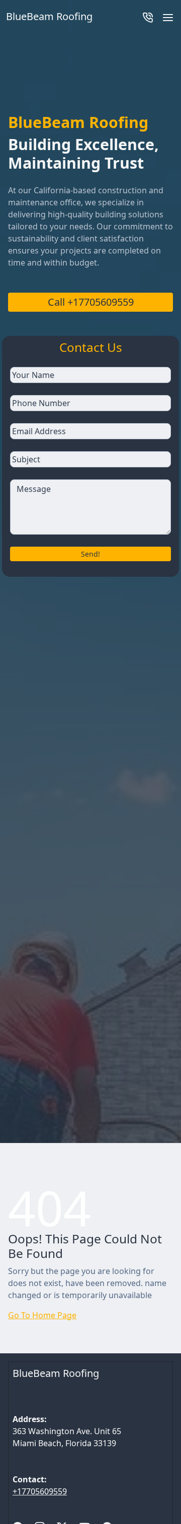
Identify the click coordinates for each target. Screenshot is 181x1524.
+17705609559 (40, 1491)
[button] (168, 16)
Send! (90, 554)
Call (91, 302)
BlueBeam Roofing (56, 1373)
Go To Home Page (42, 1315)
